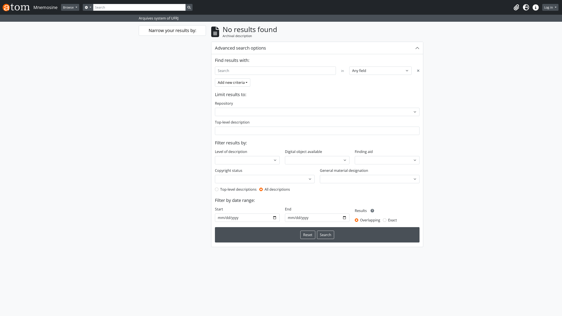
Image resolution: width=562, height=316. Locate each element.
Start (219, 209)
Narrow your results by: (172, 30)
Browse (69, 7)
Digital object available (303, 151)
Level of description (231, 151)
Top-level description (232, 122)
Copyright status (228, 170)
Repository (224, 103)
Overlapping (370, 220)
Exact (392, 220)
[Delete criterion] (418, 70)
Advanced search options (240, 48)
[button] (516, 7)
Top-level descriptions (238, 189)
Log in (549, 7)
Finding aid (364, 151)
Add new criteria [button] (231, 82)
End (288, 209)
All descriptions (277, 189)
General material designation (344, 170)
